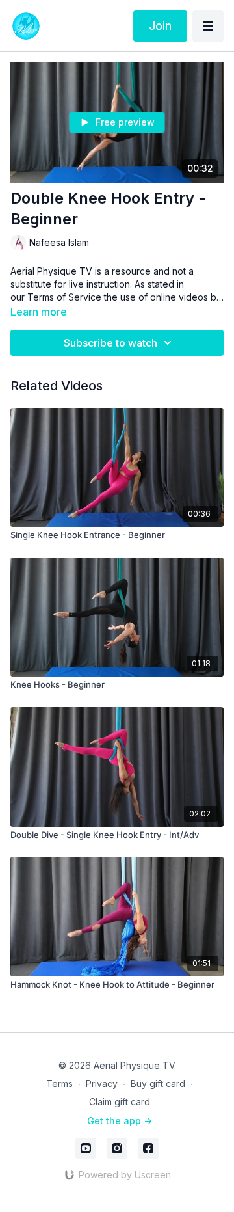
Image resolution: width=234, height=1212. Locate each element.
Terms (59, 1083)
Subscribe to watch (110, 342)
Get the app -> (119, 1120)
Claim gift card (119, 1101)
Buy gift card (158, 1083)
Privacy (102, 1083)
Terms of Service (64, 297)
